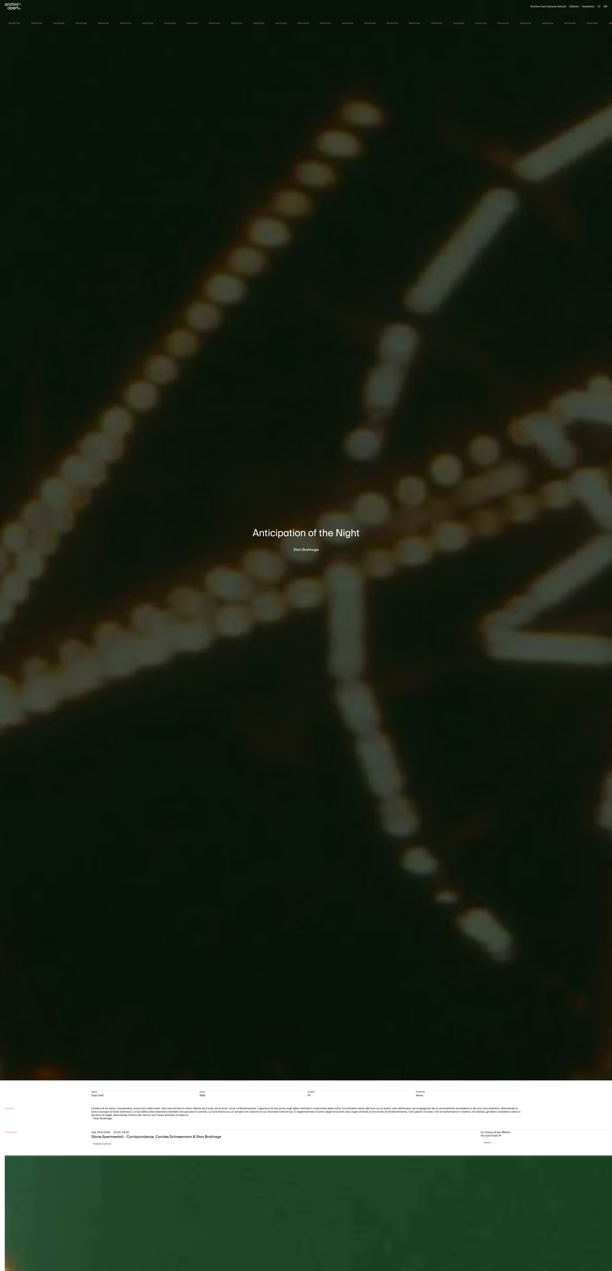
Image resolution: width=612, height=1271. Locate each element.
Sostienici (588, 6)
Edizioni (574, 6)
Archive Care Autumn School (548, 6)
